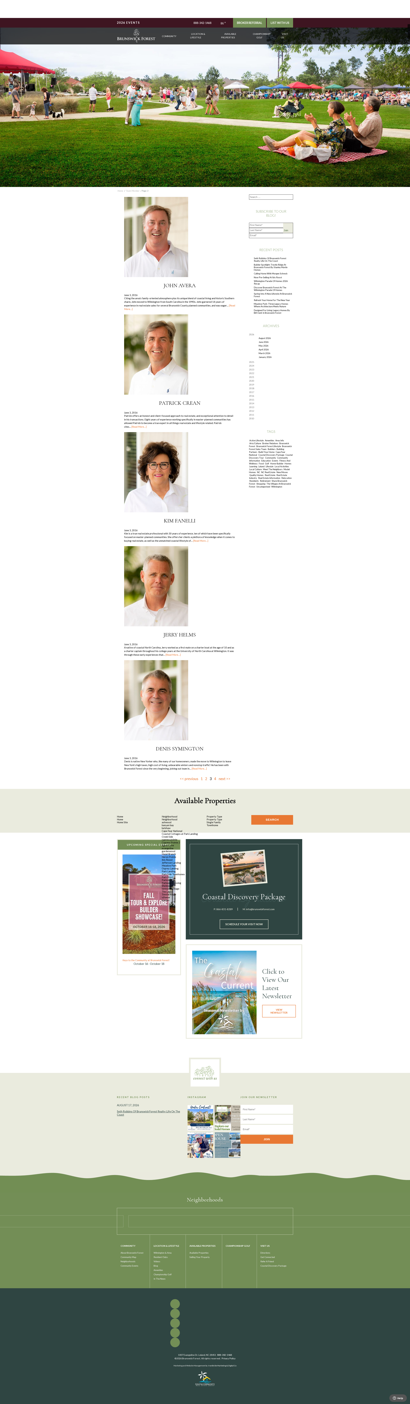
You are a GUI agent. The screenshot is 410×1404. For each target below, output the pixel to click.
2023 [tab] (251, 369)
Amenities (269, 440)
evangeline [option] (167, 848)
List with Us (280, 23)
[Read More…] (139, 426)
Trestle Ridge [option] (169, 894)
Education (266, 460)
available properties (228, 36)
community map (128, 1257)
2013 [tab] (251, 407)
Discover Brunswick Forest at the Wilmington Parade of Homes (270, 288)
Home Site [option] (122, 822)
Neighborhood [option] (169, 819)
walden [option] (165, 900)
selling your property (199, 1257)
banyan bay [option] (168, 825)
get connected (267, 1257)
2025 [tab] (251, 362)
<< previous (189, 779)
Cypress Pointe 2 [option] (171, 842)
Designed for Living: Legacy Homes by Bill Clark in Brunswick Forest (272, 311)
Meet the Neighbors (273, 469)
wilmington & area (163, 1253)
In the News (159, 1278)
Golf (267, 463)
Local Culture (255, 469)
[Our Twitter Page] (409, 28)
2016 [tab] (251, 396)
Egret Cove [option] (168, 845)
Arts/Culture (255, 443)
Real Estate (270, 475)
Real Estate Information (269, 478)
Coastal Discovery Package (271, 455)
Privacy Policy (228, 1358)
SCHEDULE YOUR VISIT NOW (244, 924)
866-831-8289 (224, 909)
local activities (282, 466)
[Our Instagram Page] (409, 32)
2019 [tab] (251, 384)
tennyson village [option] (170, 888)
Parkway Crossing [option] (171, 882)
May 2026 (263, 345)
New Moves (282, 472)
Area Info (279, 440)
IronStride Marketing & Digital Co (222, 1365)
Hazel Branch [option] (169, 854)
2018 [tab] (251, 388)
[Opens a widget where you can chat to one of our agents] (398, 1398)
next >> (224, 779)
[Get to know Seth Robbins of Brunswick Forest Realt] (200, 1145)
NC (258, 472)
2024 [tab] (251, 365)
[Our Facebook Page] (409, 25)
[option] (149, 910)
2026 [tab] (251, 334)
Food (261, 463)
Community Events (129, 1265)
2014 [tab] (251, 403)
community (169, 36)
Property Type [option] (214, 819)
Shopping (260, 483)
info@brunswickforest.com (260, 909)
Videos (157, 1261)
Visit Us (284, 36)
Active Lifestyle (256, 440)
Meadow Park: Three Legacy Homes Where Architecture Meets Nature (271, 305)
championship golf (262, 36)
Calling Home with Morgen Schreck (270, 273)
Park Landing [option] (169, 871)
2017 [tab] (251, 392)
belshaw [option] (166, 828)
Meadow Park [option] (169, 865)
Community (270, 458)
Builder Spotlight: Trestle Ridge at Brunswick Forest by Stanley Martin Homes (270, 267)
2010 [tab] (251, 418)
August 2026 (265, 338)
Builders (271, 449)
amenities (158, 1270)
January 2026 (265, 357)
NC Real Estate (268, 472)
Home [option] (120, 819)
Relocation (286, 478)
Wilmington (276, 486)
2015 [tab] (251, 399)
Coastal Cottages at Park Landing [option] (180, 833)
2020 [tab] (251, 381)
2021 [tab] (251, 377)
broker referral (249, 23)
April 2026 (264, 349)
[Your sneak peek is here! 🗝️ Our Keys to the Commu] (227, 1118)
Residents (254, 481)
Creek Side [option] (167, 836)
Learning (253, 466)
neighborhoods (128, 1261)
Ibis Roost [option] (167, 859)
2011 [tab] (251, 415)
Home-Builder (276, 463)
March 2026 (264, 353)
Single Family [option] (214, 822)
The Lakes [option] (167, 891)
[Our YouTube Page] (409, 30)
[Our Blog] (409, 35)
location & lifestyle (197, 36)
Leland (261, 466)
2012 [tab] (251, 411)
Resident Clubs (161, 1257)
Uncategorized (263, 486)
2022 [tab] (251, 373)
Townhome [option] (212, 825)
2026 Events (128, 22)
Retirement (265, 481)
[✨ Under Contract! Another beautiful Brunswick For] (200, 1118)
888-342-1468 (202, 23)
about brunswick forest (132, 1253)
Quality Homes (256, 475)
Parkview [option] (167, 880)
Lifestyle (269, 466)
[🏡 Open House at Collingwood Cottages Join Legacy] (227, 1145)
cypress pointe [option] (169, 839)
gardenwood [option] (168, 851)
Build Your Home (266, 452)
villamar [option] (166, 897)
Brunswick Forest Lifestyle (268, 446)
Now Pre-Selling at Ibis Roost (268, 277)
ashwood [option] (166, 822)
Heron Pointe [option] (169, 856)
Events (275, 460)
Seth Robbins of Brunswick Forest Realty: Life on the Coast (270, 259)
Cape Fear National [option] (172, 830)
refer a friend (267, 1261)
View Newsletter (279, 1011)
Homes (288, 463)
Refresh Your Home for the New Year (272, 300)
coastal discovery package (273, 1265)
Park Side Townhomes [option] (173, 874)
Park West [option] (167, 877)
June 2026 (264, 342)
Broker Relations (270, 443)
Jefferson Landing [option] (171, 862)
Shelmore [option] (167, 885)
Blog (156, 1265)
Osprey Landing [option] (170, 868)
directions (265, 1253)
